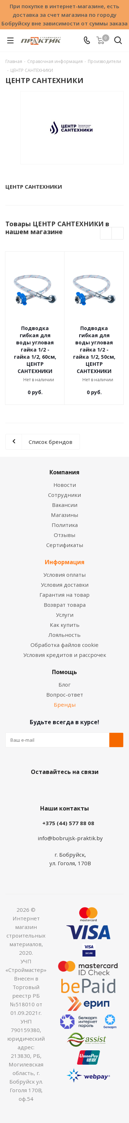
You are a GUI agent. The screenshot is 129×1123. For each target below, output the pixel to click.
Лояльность (64, 634)
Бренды (65, 704)
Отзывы (64, 534)
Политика (65, 524)
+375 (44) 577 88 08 (68, 823)
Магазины (64, 514)
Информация (65, 562)
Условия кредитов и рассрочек (64, 654)
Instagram (71, 788)
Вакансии (64, 504)
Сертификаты (64, 544)
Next (118, 233)
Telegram (89, 788)
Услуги (64, 614)
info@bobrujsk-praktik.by (70, 838)
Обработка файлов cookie (64, 644)
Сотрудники (64, 494)
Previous (106, 233)
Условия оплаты (64, 574)
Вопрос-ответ (64, 694)
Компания (64, 472)
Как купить (65, 624)
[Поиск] (118, 41)
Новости (64, 484)
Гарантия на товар (64, 594)
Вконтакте (36, 788)
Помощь (64, 672)
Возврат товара (65, 604)
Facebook (54, 788)
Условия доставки (65, 584)
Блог (64, 684)
